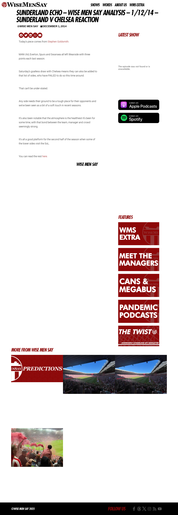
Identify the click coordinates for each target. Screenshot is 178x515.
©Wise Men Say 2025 (22, 509)
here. (45, 156)
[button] (21, 35)
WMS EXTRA (136, 5)
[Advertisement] (58, 188)
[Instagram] (149, 509)
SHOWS (94, 5)
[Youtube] (160, 509)
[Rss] (155, 509)
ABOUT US (120, 5)
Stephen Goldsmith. (58, 41)
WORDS (107, 5)
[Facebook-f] (134, 509)
